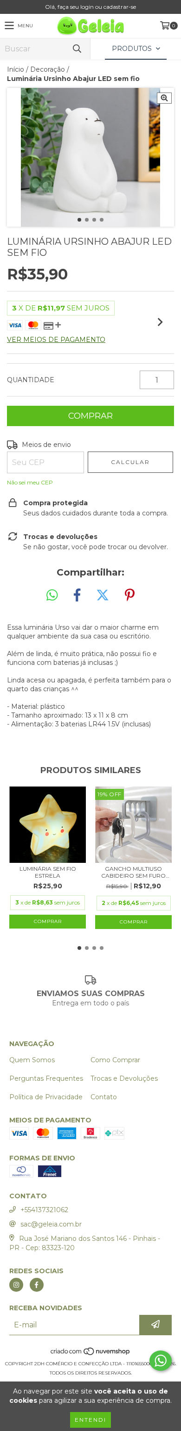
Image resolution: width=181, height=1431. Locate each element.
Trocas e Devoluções (124, 1078)
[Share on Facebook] (77, 595)
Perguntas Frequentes (46, 1078)
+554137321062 (44, 1210)
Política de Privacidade (46, 1097)
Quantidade (30, 380)
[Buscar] (76, 48)
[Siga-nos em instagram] (16, 1285)
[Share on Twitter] (102, 595)
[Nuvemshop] (90, 1354)
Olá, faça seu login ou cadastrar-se (90, 6)
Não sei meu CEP (30, 482)
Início (15, 69)
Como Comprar (115, 1060)
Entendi (90, 1419)
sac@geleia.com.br (51, 1224)
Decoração (47, 69)
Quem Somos (32, 1060)
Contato (103, 1097)
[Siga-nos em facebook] (37, 1285)
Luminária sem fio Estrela (47, 872)
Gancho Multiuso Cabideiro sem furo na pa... (133, 872)
